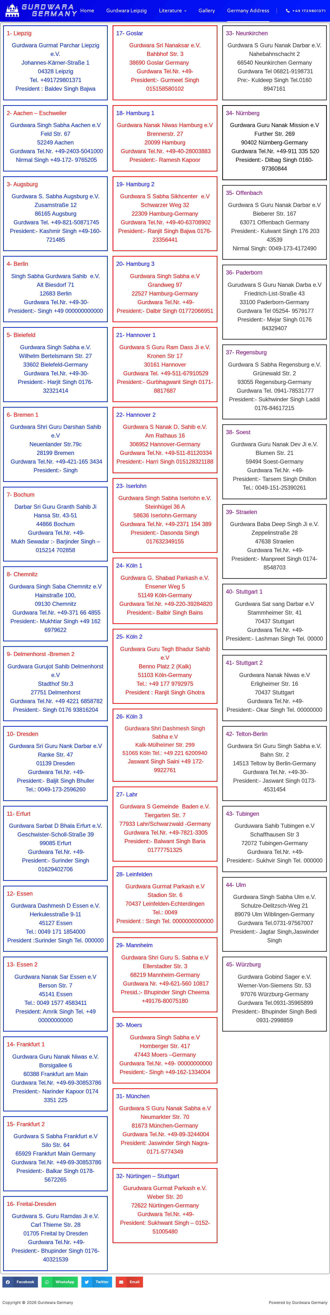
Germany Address (248, 11)
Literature (170, 11)
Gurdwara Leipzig (126, 11)
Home (87, 11)
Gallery (207, 11)
